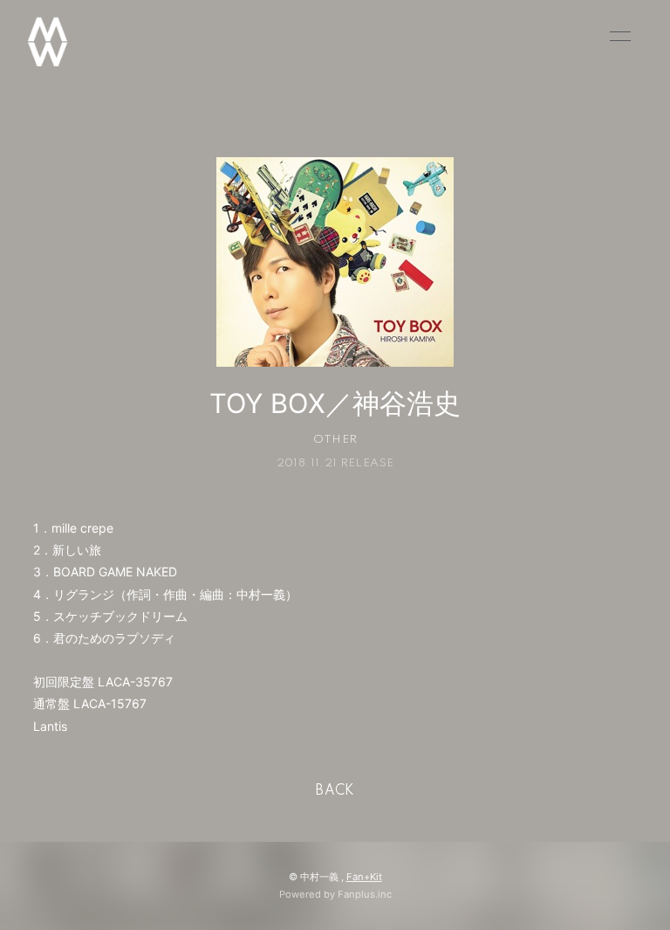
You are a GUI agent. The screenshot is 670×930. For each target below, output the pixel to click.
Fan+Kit (364, 877)
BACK (335, 791)
